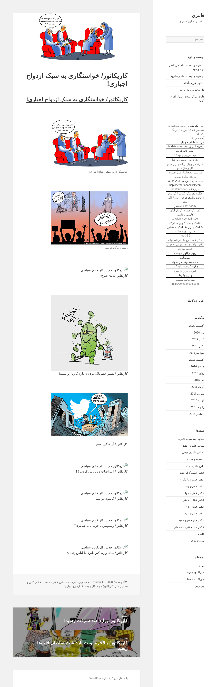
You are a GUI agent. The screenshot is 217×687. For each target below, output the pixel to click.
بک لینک (194, 125)
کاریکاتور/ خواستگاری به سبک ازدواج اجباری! (77, 99)
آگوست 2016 (196, 359)
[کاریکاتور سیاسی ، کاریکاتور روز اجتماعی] (77, 270)
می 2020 (199, 332)
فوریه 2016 (197, 400)
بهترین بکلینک (185, 275)
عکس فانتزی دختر (194, 499)
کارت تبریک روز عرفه (192, 89)
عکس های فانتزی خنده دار (189, 527)
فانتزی (198, 15)
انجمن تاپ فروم (185, 150)
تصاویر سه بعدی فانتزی (191, 438)
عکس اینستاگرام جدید (192, 472)
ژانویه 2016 (197, 407)
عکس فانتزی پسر (194, 486)
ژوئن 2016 (198, 373)
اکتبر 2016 (198, 346)
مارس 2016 (197, 393)
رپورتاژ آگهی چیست (185, 253)
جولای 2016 (197, 366)
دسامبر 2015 (196, 414)
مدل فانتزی (197, 540)
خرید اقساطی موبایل (192, 142)
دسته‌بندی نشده (195, 459)
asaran (97, 582)
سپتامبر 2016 (196, 352)
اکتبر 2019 (198, 339)
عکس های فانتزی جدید (191, 520)
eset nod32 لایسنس (185, 206)
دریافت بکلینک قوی (193, 197)
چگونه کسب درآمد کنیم (185, 266)
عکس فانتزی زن (194, 506)
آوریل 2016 (197, 386)
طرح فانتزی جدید (194, 466)
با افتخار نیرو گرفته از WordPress (109, 678)
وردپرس (199, 585)
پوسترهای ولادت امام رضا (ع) (187, 76)
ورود (201, 565)
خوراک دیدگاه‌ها (195, 579)
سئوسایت (185, 257)
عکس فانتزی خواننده (192, 493)
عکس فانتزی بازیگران (192, 479)
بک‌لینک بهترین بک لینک (190, 227)
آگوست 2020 (196, 325)
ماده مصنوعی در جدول (185, 262)
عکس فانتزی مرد (194, 513)
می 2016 (199, 380)
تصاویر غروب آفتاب (193, 83)
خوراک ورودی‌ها (195, 572)
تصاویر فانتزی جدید (193, 445)
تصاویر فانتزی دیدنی (193, 452)
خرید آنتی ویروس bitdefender (185, 146)
